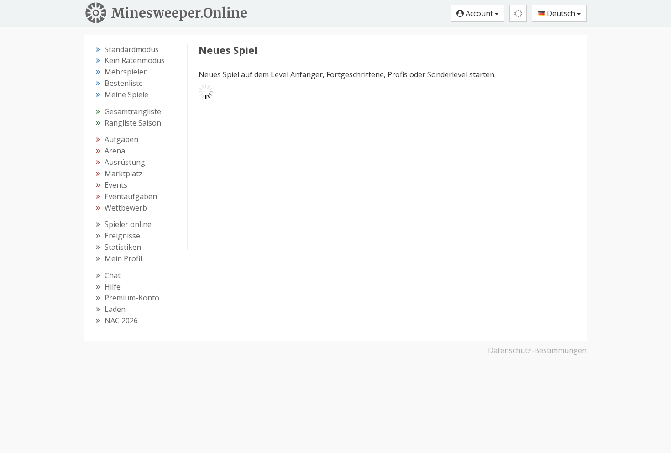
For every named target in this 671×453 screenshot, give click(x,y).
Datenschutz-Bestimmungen (537, 350)
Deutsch (561, 13)
